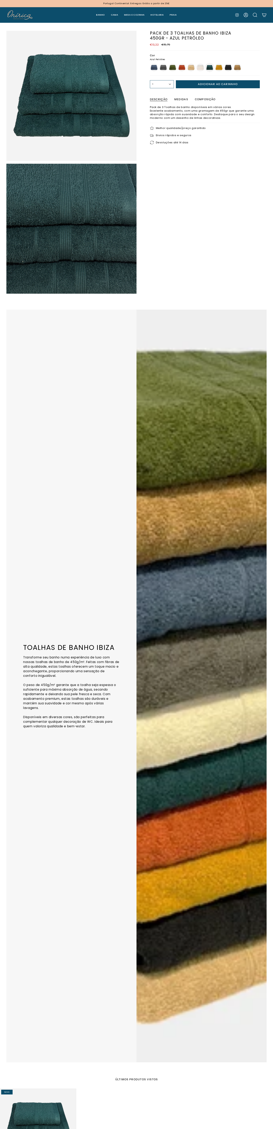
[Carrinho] (264, 15)
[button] (100, 15)
